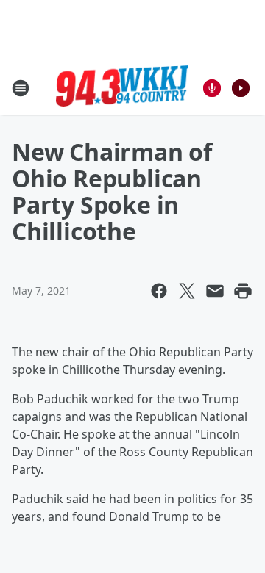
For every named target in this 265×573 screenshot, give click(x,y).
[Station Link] (122, 88)
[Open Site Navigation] (20, 88)
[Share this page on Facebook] (159, 291)
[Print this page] (243, 291)
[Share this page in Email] (215, 291)
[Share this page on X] (187, 291)
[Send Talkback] (212, 88)
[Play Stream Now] (241, 88)
